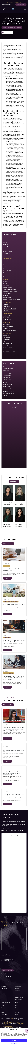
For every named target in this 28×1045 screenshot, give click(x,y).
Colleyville (6, 1023)
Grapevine (12, 1024)
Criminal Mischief (6, 253)
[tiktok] (10, 976)
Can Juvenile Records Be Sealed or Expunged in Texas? (11, 569)
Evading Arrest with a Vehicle (9, 353)
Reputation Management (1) (9, 391)
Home (16, 1005)
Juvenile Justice (7, 565)
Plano (2, 1012)
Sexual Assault (6, 240)
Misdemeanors (6, 339)
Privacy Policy (14, 1043)
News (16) (5, 389)
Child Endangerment (7, 343)
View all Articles (7, 543)
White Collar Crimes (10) (8, 397)
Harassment (5, 345)
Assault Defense (6, 237)
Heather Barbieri (7, 503)
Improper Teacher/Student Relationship (11, 299)
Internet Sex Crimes (7, 287)
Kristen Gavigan (19, 503)
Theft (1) (5, 395)
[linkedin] (2, 976)
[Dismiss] (27, 0)
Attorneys (3, 984)
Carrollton (17, 1022)
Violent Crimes (6, 260)
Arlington (9, 1022)
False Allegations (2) (7, 377)
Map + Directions (5, 965)
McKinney (3, 1010)
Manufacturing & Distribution (9, 308)
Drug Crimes (5, 304)
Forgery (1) (5, 381)
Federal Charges (6, 315)
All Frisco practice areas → (9, 357)
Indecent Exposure (7, 246)
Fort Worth (7, 1024)
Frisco (2, 1007)
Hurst (6, 1026)
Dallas (19, 1023)
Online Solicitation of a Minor (9, 289)
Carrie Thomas (19, 524)
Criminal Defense (7, 601)
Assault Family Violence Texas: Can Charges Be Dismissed (14, 605)
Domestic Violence (7, 268)
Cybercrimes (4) (6, 370)
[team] (8, 493)
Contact (16, 1014)
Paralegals (3, 986)
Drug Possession (6, 306)
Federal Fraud (6, 317)
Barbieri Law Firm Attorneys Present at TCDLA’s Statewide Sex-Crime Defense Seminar (12, 773)
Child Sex (5, 242)
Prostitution (5, 244)
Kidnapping (5, 276)
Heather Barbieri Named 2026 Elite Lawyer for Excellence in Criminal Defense (13, 795)
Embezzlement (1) (7, 375)
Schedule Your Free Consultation (12, 27)
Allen (2, 1005)
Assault (5, 673)
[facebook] (4, 976)
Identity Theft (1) (6, 386)
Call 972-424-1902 (21, 4)
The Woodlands (4, 1014)
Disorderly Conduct (7, 251)
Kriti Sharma (6, 524)
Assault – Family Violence (8, 270)
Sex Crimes (5, 281)
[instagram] (6, 976)
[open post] (14, 554)
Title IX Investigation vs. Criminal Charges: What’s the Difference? (14, 641)
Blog (16, 1007)
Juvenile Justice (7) (7, 388)
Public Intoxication (7, 249)
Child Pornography (7, 293)
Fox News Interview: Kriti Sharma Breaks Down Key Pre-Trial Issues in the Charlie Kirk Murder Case (13, 750)
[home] (7, 9)
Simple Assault (6, 266)
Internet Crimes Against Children (10, 291)
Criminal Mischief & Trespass (9, 351)
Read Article (7, 578)
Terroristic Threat (7, 328)
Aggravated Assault (7, 264)
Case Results (17, 1012)
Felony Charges (6, 337)
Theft (4, 341)
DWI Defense (6, 335)
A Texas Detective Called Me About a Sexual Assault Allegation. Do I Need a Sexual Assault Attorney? (14, 677)
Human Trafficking (7, 319)
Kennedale (9, 1026)
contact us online (13, 222)
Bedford (13, 1022)
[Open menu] (25, 9)
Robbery (5, 272)
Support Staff (4, 988)
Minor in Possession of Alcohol (9, 330)
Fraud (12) (5, 382)
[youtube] (8, 976)
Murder (4, 274)
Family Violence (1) (7, 379)
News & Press (18, 1010)
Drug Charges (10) (7, 373)
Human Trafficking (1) (7, 384)
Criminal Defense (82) (8, 368)
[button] (26, 1029)
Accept (14, 1040)
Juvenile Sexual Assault (8, 326)
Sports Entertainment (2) (8, 393)
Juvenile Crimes (6, 324)
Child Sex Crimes (6, 285)
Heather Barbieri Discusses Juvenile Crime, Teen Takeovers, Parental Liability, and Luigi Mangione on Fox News (14, 729)
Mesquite (11, 1027)
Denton (22, 1023)
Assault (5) (5, 366)
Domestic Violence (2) (8, 372)
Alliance (5, 1022)
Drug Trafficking (6, 310)
